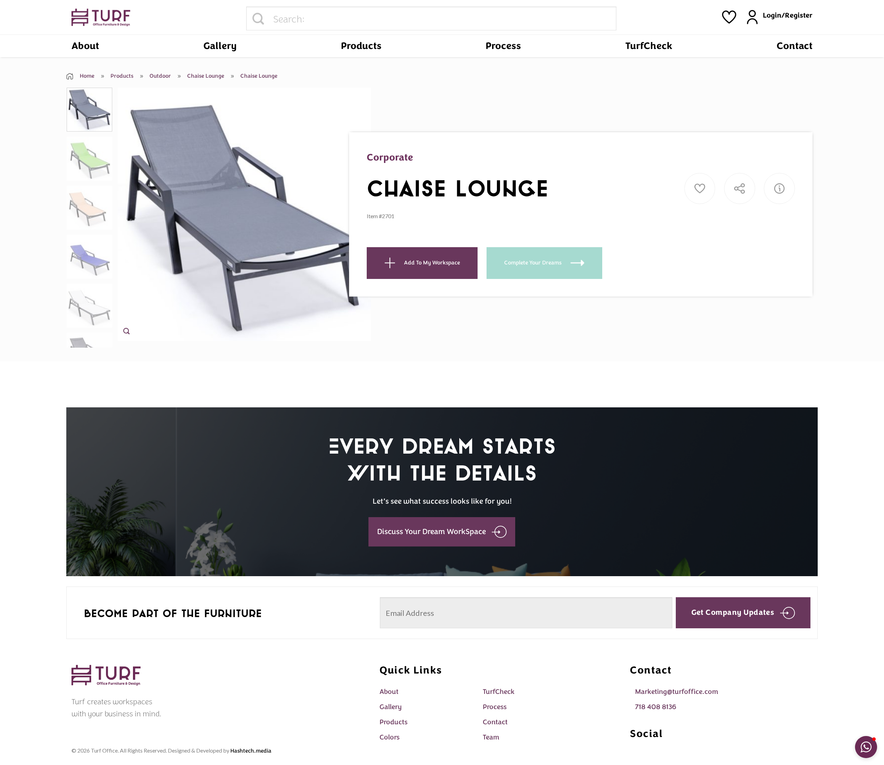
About (85, 45)
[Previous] (131, 214)
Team (491, 737)
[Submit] (258, 19)
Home (86, 76)
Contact (795, 45)
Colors (389, 737)
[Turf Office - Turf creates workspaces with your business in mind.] (100, 17)
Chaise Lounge (205, 76)
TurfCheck (648, 45)
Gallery (220, 45)
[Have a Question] (779, 188)
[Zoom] (126, 332)
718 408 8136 (655, 706)
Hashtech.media (250, 751)
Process (503, 45)
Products (361, 45)
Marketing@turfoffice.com (676, 691)
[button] (866, 747)
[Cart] (729, 17)
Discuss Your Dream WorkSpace (431, 531)
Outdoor (159, 76)
